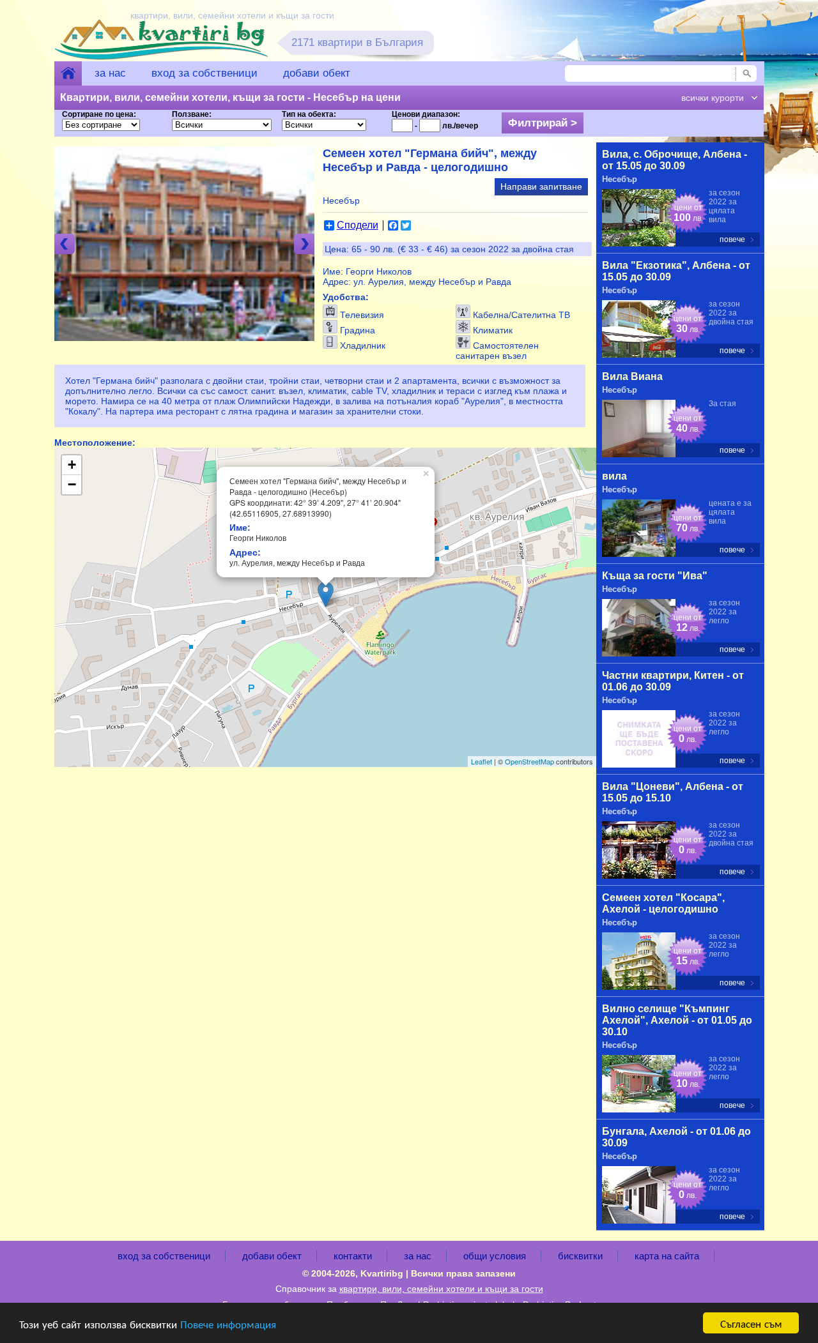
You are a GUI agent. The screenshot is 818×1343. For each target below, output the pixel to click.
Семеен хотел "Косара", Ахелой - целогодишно (663, 903)
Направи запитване (541, 186)
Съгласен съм (751, 1323)
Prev (64, 244)
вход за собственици (204, 73)
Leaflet (481, 761)
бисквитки (580, 1255)
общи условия (494, 1255)
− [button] (72, 484)
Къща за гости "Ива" (654, 575)
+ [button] (72, 465)
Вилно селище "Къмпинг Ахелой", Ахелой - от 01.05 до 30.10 (677, 1020)
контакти (353, 1255)
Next (304, 244)
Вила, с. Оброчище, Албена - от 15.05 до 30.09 (674, 160)
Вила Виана (632, 376)
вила (614, 476)
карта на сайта (667, 1255)
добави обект (316, 73)
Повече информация (228, 1324)
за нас (110, 73)
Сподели (357, 225)
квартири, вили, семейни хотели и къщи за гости (441, 1289)
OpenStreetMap (529, 761)
